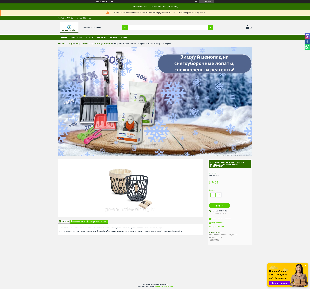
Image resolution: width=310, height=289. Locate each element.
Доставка (113, 37)
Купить (221, 205)
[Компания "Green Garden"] (69, 27)
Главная (63, 37)
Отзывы (123, 37)
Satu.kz (165, 284)
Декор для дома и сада (84, 43)
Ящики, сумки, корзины (103, 43)
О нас (91, 37)
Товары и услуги (77, 37)
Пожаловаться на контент (164, 287)
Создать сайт (100, 2)
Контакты (101, 37)
